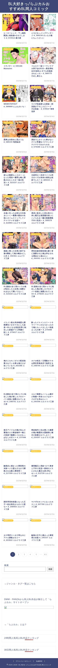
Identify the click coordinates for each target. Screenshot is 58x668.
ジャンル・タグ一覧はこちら (21, 583)
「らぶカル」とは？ (16, 624)
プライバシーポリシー (23, 661)
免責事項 (39, 661)
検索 (6, 565)
